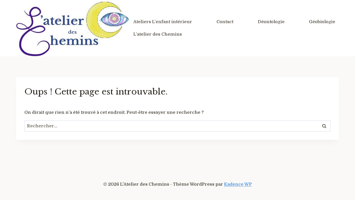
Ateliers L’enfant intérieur (162, 21)
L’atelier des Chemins (157, 34)
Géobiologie (322, 21)
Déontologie (271, 21)
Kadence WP (238, 184)
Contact (224, 21)
